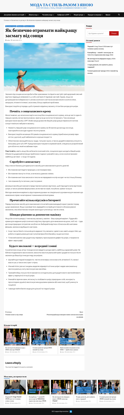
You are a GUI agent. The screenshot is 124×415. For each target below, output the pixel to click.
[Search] (119, 14)
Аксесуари (8, 390)
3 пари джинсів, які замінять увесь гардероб (100, 66)
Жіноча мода (33, 15)
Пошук (89, 26)
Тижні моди (17, 343)
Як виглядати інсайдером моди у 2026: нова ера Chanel (15, 349)
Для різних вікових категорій (14, 15)
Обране (8, 392)
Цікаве (108, 15)
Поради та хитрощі (94, 15)
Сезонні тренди (64, 341)
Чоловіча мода (47, 15)
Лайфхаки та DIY (63, 15)
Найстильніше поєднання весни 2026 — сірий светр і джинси (70, 349)
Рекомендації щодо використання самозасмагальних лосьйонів (65, 314)
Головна (6, 20)
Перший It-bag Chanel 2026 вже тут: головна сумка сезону (100, 48)
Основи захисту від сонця (14, 313)
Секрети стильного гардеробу (68, 343)
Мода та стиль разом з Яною (61, 4)
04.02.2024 (15, 40)
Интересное (20, 26)
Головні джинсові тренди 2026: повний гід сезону (42, 349)
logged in (17, 367)
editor (8, 40)
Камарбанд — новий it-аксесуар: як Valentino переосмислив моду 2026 (100, 54)
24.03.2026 (15, 403)
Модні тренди (78, 15)
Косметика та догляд (18, 20)
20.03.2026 (69, 352)
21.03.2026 (14, 352)
